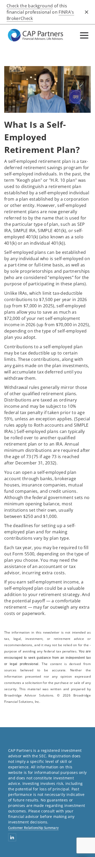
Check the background (30, 6)
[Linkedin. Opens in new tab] (12, 837)
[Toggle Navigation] (84, 35)
